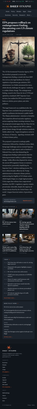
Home (7, 11)
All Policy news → (8, 336)
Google (5, 315)
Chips (29, 11)
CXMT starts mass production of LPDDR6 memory (20, 275)
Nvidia (4, 377)
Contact (4, 398)
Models (19, 11)
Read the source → (28, 200)
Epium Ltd (8, 405)
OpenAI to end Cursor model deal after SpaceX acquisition (19, 284)
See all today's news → (9, 298)
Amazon (6, 322)
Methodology (6, 393)
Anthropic (6, 329)
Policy (13, 11)
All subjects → (6, 372)
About (4, 395)
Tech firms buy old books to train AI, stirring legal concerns (26, 249)
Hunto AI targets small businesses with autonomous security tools (18, 280)
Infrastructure (5, 245)
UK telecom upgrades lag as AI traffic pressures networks (18, 294)
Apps (24, 11)
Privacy (29, 405)
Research (22, 15)
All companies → (7, 387)
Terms (33, 405)
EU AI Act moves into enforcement (17, 271)
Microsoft (5, 384)
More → (29, 15)
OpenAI (4, 380)
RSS (3, 400)
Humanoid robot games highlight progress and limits (20, 268)
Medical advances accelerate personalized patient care (19, 289)
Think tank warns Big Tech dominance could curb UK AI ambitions (9, 249)
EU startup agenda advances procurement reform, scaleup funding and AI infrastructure (26, 226)
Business (8, 15)
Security (15, 15)
